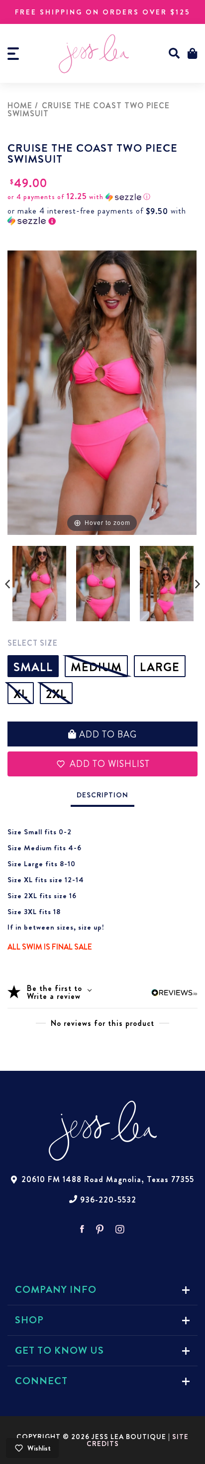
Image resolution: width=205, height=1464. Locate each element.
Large (160, 667)
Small (33, 667)
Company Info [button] (56, 1289)
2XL (56, 694)
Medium (96, 667)
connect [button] (41, 1381)
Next (198, 584)
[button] (174, 53)
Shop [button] (29, 1320)
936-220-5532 (108, 1200)
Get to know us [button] (59, 1350)
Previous (7, 584)
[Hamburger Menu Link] (13, 53)
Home (19, 105)
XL (20, 694)
